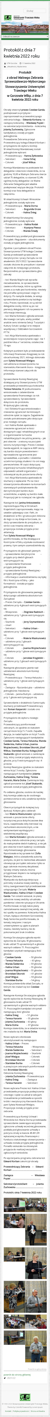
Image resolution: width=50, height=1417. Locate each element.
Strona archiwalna (38, 1411)
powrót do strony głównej (17, 1374)
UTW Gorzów (12, 63)
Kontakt (8, 1411)
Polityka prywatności (21, 1411)
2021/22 (11, 1377)
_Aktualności (11, 66)
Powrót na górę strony (37, 1369)
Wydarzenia (22, 66)
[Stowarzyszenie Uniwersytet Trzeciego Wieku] (23, 18)
